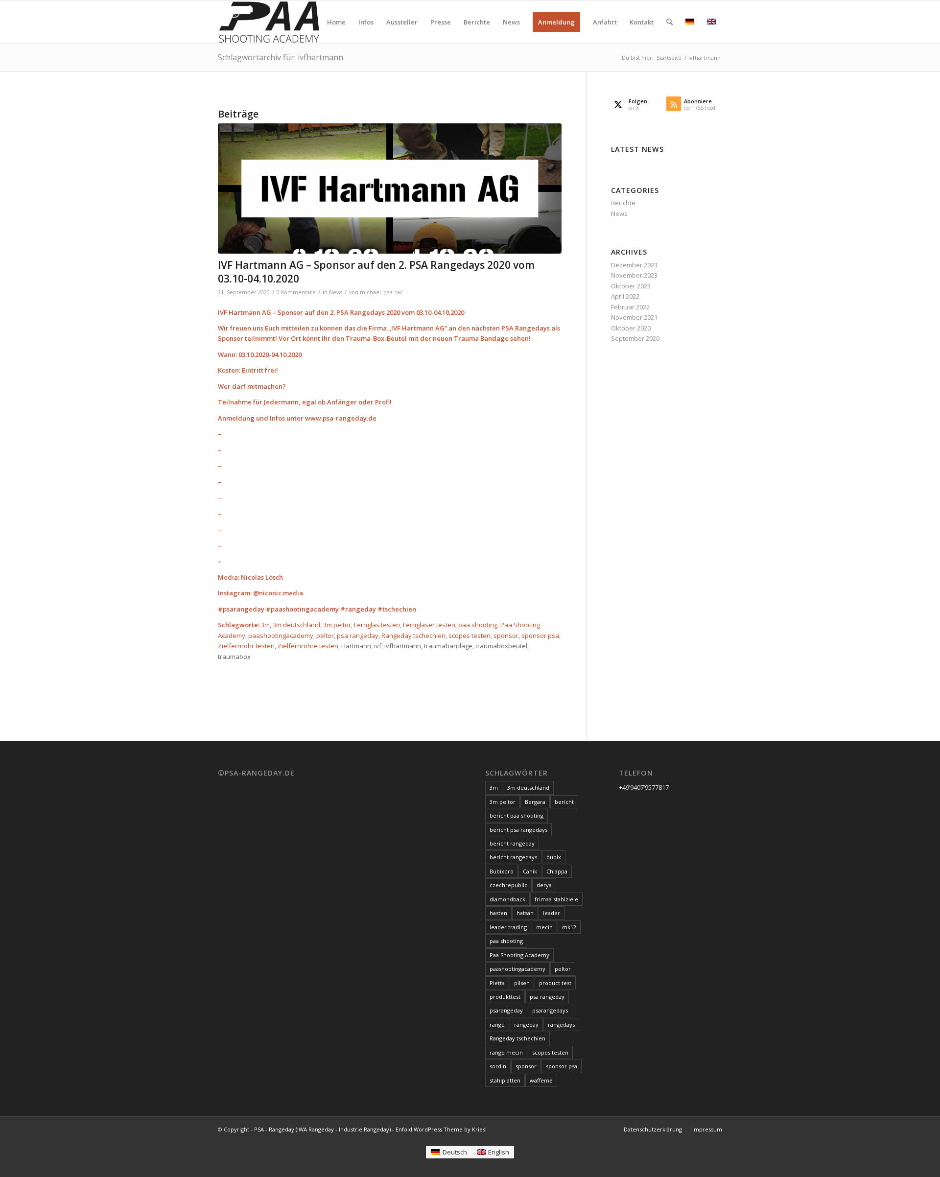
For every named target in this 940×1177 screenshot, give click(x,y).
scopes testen (469, 635)
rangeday (526, 1024)
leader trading (508, 927)
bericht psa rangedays (518, 829)
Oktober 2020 (631, 328)
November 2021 (634, 317)
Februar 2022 (630, 307)
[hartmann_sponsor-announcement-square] (390, 188)
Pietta (497, 983)
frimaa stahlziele (556, 899)
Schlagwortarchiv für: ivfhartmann (280, 57)
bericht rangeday (512, 843)
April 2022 (625, 296)
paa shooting (477, 624)
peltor (325, 635)
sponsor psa (540, 635)
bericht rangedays (513, 857)
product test (555, 983)
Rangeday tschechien (413, 635)
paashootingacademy (280, 635)
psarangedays (550, 1010)
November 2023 (634, 275)
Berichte (623, 202)
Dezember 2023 (634, 264)
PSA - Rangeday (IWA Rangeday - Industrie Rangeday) (322, 1129)
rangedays (561, 1024)
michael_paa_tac (381, 292)
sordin (498, 1066)
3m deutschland (296, 624)
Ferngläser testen (429, 624)
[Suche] (669, 22)
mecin (544, 927)
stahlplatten (505, 1080)
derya (544, 885)
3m (265, 624)
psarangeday (506, 1010)
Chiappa (556, 871)
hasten (498, 913)
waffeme (541, 1080)
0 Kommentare (296, 292)
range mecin (506, 1052)
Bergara (535, 801)
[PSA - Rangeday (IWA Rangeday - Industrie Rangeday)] (269, 22)
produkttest (505, 996)
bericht (564, 801)
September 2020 (635, 338)
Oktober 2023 (631, 286)
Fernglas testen (377, 624)
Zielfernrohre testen (308, 645)
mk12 (569, 927)
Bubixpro (502, 871)
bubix (553, 857)
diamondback (507, 899)
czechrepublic (508, 885)
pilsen (522, 983)
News (335, 292)
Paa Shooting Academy (519, 955)
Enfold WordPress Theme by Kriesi (441, 1129)
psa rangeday (357, 635)
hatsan (525, 913)
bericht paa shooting (516, 815)
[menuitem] (336, 22)
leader (551, 913)
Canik (530, 871)
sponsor (506, 635)
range (497, 1024)
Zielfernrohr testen (246, 645)
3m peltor (337, 624)
